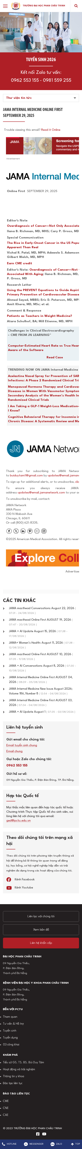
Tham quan (10, 1016)
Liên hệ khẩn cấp (41, 943)
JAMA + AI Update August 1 (42, 712)
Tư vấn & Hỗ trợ (13, 1023)
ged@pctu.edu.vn (18, 820)
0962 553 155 (25, 80)
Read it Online (50, 130)
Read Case (55, 357)
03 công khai (11, 1044)
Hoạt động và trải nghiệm (19, 1069)
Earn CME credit (19, 263)
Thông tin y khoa (13, 1076)
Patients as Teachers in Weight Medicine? (39, 316)
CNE (6, 1108)
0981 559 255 (57, 80)
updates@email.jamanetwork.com (42, 492)
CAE (5, 1115)
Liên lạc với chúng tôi (41, 916)
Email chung (14, 751)
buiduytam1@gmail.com (26, 475)
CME (6, 1101)
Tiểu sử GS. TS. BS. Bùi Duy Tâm (23, 1062)
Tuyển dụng (10, 1037)
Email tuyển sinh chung (21, 745)
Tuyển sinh (9, 1030)
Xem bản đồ (41, 929)
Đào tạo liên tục (12, 1083)
